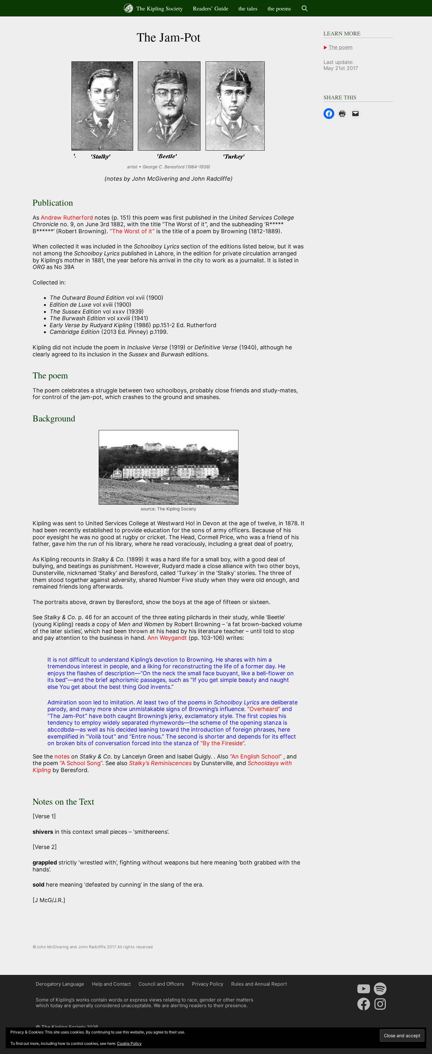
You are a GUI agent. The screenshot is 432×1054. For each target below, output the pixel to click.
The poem (341, 47)
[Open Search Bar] (304, 8)
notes (62, 756)
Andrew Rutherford (68, 217)
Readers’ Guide (210, 8)
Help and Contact (111, 984)
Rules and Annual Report (259, 984)
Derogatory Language (60, 984)
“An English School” (256, 756)
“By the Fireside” (222, 743)
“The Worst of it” (133, 231)
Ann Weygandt (166, 637)
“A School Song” (81, 763)
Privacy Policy (207, 984)
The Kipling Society (159, 8)
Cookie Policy (129, 1043)
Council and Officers (161, 984)
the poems (279, 8)
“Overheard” (264, 709)
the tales (247, 8)
